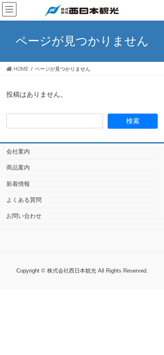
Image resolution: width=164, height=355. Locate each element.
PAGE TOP (160, 334)
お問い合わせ (24, 215)
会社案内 (18, 151)
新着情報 (18, 183)
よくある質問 (24, 199)
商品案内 (18, 167)
